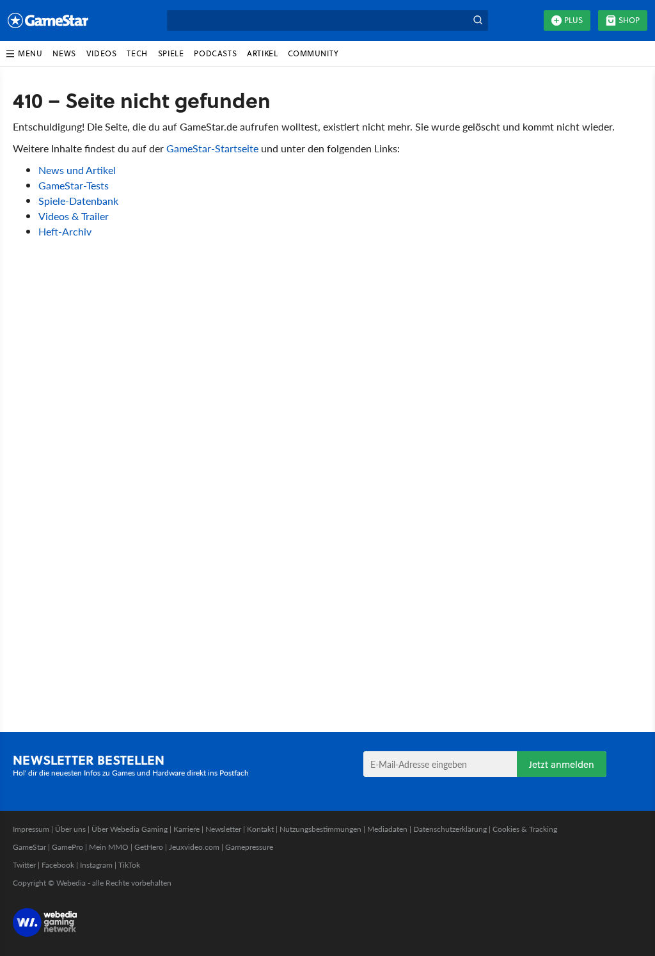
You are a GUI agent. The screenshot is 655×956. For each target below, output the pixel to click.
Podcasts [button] (215, 53)
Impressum (31, 829)
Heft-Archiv (64, 231)
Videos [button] (101, 53)
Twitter (24, 864)
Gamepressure (249, 846)
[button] (23, 54)
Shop (629, 20)
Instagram (96, 864)
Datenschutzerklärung (450, 829)
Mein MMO (109, 846)
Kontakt (260, 829)
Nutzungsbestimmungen (320, 829)
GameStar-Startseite (212, 148)
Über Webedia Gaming (129, 829)
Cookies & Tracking (525, 829)
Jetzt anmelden (561, 764)
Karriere (186, 829)
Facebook (58, 864)
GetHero (148, 846)
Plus (573, 20)
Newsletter (223, 829)
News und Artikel (77, 170)
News (63, 53)
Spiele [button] (171, 53)
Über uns (70, 829)
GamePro (67, 846)
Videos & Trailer (73, 216)
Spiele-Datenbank (78, 200)
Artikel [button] (262, 53)
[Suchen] (478, 20)
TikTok (129, 864)
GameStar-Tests (73, 185)
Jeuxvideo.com (194, 846)
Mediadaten (387, 829)
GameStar (29, 846)
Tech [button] (137, 53)
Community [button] (313, 53)
